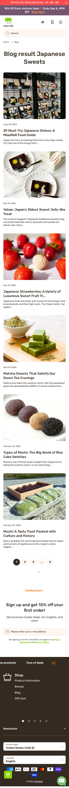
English (10, 761)
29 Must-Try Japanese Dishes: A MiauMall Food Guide (29, 133)
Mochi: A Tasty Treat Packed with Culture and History (29, 533)
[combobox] (34, 33)
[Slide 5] (46, 721)
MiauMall (38, 781)
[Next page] (37, 572)
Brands (19, 686)
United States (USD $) (20, 747)
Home (6, 42)
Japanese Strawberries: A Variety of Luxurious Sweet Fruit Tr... (32, 293)
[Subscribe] (61, 632)
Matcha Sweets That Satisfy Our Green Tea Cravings (29, 375)
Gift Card (20, 698)
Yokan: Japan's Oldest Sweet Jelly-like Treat (34, 212)
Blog (17, 692)
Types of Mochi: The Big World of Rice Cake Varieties (33, 454)
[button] (44, 22)
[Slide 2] (29, 721)
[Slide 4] (41, 721)
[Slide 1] (23, 721)
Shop (19, 675)
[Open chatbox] (61, 781)
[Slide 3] (35, 721)
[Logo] (8, 22)
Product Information (27, 680)
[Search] (6, 33)
